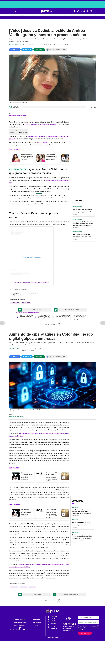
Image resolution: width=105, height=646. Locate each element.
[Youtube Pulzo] (84, 11)
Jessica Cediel (18, 169)
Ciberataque (14, 587)
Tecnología (43, 15)
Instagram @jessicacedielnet (30, 293)
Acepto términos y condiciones (87, 626)
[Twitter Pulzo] (78, 11)
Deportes (32, 15)
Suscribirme (85, 633)
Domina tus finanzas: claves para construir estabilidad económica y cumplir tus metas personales (26, 317)
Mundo (54, 15)
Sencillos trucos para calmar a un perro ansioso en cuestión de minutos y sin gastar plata (81, 317)
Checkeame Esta (75, 15)
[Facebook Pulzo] (74, 11)
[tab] (34, 310)
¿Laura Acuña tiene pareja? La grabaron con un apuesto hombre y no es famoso (82, 236)
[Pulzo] (46, 11)
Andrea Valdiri (42, 142)
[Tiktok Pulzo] (81, 12)
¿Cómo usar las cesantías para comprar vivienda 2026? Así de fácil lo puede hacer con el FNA (44, 317)
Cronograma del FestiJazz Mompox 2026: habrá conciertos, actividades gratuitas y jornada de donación (83, 223)
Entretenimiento (16, 45)
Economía (64, 15)
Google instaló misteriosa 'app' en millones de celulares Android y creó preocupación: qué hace (82, 524)
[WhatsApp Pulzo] (91, 11)
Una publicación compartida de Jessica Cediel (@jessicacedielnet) (31, 282)
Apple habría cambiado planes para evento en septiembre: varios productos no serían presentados (82, 511)
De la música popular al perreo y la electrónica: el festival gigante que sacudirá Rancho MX (82, 211)
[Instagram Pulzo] (88, 11)
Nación (12, 15)
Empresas (32, 587)
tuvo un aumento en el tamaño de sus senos (40, 124)
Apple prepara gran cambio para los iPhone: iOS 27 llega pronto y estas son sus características (26, 476)
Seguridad (23, 587)
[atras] (63, 158)
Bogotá (22, 15)
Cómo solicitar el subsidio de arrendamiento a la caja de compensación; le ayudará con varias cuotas (63, 317)
